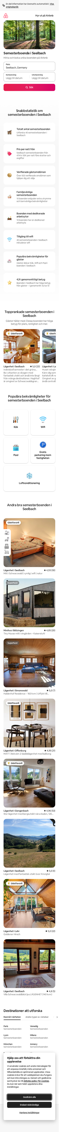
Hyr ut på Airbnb (44, 15)
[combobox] (29, 68)
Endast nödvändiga (29, 1105)
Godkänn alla (29, 1097)
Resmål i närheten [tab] (12, 1017)
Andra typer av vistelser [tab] (37, 1017)
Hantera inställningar (29, 1112)
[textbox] (16, 78)
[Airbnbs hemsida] (6, 15)
